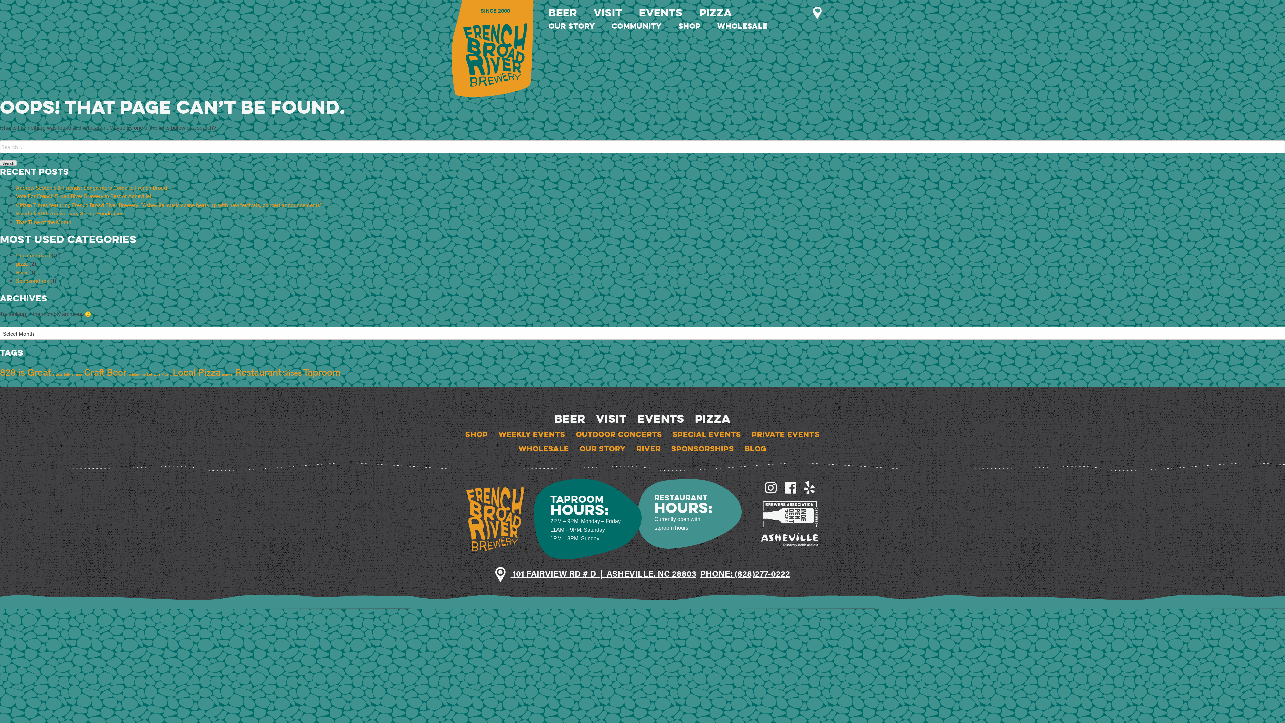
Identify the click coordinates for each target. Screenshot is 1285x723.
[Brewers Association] (790, 513)
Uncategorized (33, 255)
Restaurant (258, 372)
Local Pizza (197, 372)
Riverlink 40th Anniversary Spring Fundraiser (69, 213)
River (22, 272)
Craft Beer (105, 372)
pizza (22, 263)
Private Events (786, 434)
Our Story (572, 26)
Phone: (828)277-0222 (745, 573)
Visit (608, 12)
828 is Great (25, 372)
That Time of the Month (43, 222)
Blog (756, 449)
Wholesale (742, 26)
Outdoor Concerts (619, 434)
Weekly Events (532, 434)
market (228, 374)
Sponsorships (32, 281)
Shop (689, 26)
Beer (563, 12)
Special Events (707, 434)
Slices (292, 372)
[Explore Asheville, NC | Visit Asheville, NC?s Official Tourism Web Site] (790, 539)
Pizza (715, 12)
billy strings (73, 374)
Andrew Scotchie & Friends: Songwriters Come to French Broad (91, 187)
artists (57, 374)
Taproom (322, 372)
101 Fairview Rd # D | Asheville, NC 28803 (603, 573)
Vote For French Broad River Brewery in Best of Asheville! (83, 196)
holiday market (140, 374)
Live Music (162, 374)
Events (661, 12)
